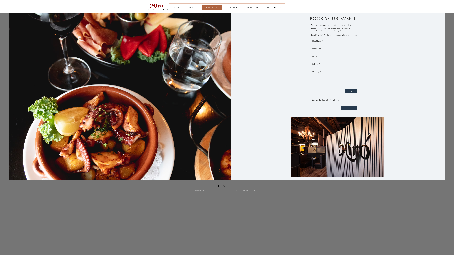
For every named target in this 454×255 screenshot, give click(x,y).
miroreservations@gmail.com (345, 35)
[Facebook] (218, 186)
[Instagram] (224, 186)
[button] (337, 147)
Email (314, 56)
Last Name (316, 49)
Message (316, 72)
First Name (316, 41)
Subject (315, 64)
